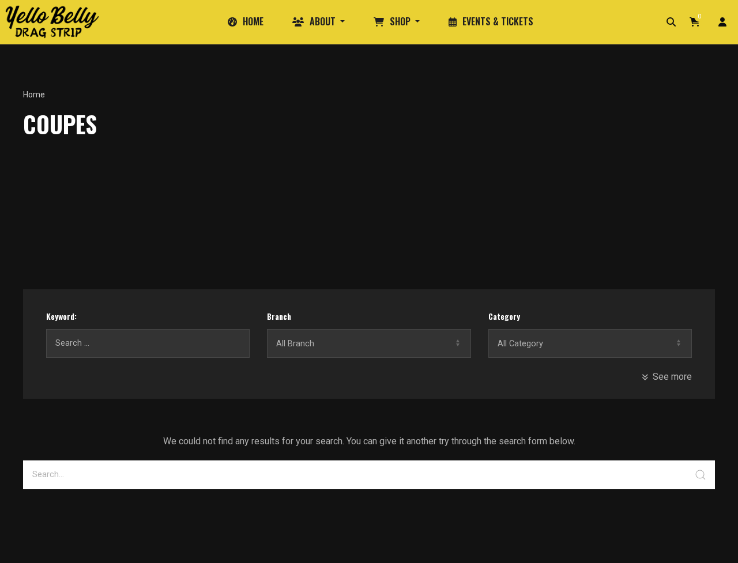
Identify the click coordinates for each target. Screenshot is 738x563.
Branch (279, 316)
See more (672, 376)
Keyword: (61, 316)
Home (34, 94)
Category (504, 316)
